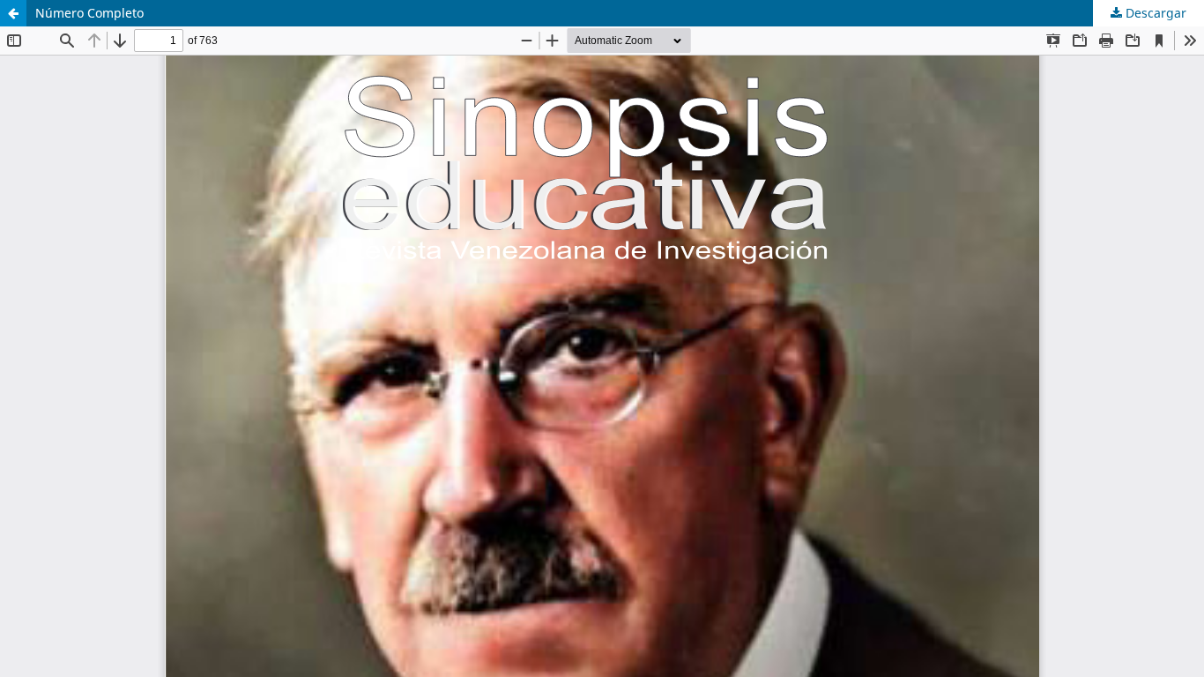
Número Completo (89, 12)
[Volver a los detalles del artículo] (13, 13)
